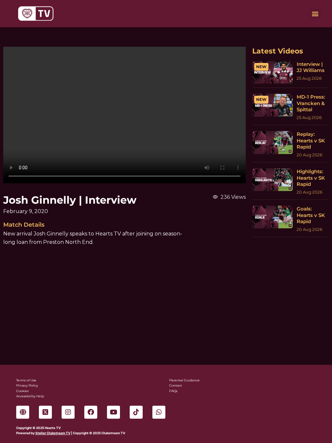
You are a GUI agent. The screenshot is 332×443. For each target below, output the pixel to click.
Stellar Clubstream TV (52, 433)
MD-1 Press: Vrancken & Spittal (311, 103)
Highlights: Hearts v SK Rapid (311, 177)
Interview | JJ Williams (311, 67)
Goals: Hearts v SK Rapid (311, 215)
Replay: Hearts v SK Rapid (311, 140)
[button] (315, 13)
